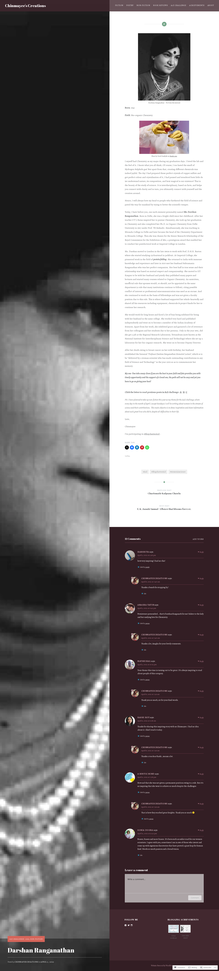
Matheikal (144, 661)
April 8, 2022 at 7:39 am (150, 694)
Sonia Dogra (145, 830)
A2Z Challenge (178, 5)
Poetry (129, 5)
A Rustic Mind (146, 773)
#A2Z (145, 471)
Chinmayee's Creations (25, 5)
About (210, 5)
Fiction (119, 5)
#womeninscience (178, 471)
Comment (195, 898)
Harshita (143, 552)
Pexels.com (173, 156)
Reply (202, 552)
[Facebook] (126, 925)
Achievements (196, 5)
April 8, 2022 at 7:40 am (150, 581)
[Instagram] (132, 925)
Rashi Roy (144, 717)
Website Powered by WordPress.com (164, 965)
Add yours (198, 539)
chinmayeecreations (26, 962)
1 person (147, 623)
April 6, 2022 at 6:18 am (147, 721)
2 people (147, 567)
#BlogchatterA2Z (152, 433)
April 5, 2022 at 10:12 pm (147, 664)
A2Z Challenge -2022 (19, 939)
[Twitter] (129, 925)
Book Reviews (160, 5)
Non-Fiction (143, 5)
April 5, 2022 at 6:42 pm (147, 608)
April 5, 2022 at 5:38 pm (147, 555)
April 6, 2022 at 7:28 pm (147, 777)
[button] (173, 932)
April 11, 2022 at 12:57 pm (147, 833)
